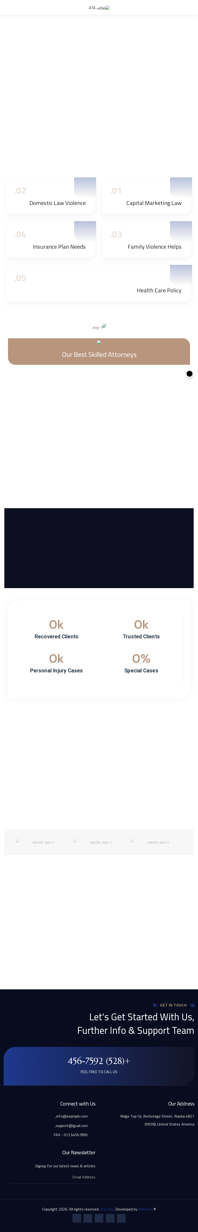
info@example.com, (72, 1116)
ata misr (107, 1209)
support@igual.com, (72, 1125)
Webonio (145, 1209)
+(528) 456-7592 (99, 1060)
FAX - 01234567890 (71, 1134)
